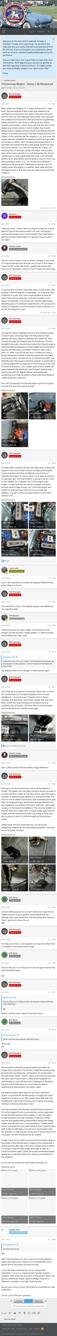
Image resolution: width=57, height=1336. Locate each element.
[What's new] (48, 31)
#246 (54, 463)
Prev (20, 1301)
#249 (54, 625)
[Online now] (6, 573)
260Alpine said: (9, 657)
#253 (54, 784)
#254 (54, 907)
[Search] (53, 31)
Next (37, 1301)
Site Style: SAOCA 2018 (12, 1325)
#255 (54, 939)
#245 (54, 328)
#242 (54, 224)
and (15, 746)
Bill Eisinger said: (9, 1035)
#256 (54, 963)
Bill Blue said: (8, 997)
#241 (54, 104)
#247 (54, 578)
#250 (54, 652)
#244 (54, 285)
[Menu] (4, 31)
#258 (54, 1030)
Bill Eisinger (7, 88)
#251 (54, 687)
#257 (54, 992)
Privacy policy (21, 1328)
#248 (54, 602)
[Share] (49, 103)
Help (31, 1328)
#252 (54, 763)
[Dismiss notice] (53, 39)
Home (37, 1328)
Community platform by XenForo (23, 1334)
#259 (54, 1063)
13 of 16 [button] (28, 1301)
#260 (54, 1239)
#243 (54, 256)
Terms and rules (8, 1328)
